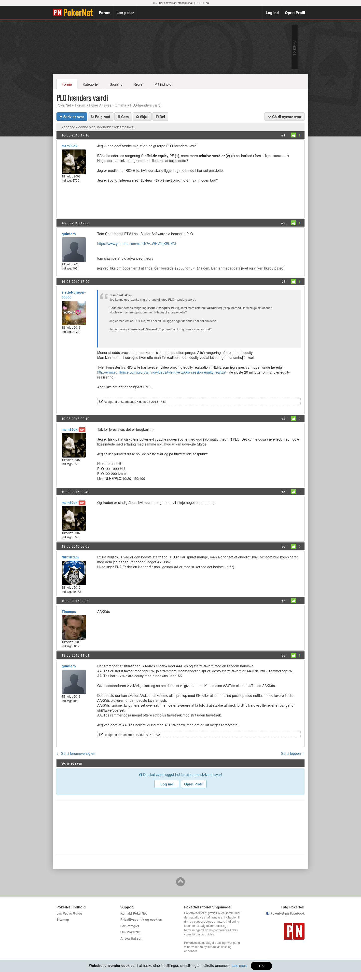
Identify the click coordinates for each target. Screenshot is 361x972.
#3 (283, 281)
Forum (104, 12)
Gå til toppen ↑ (293, 753)
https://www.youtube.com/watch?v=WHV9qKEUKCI (136, 243)
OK (261, 965)
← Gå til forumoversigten (75, 753)
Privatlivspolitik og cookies (141, 919)
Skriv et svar (73, 116)
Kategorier (91, 84)
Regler (138, 84)
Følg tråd (102, 116)
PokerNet (74, 12)
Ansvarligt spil (131, 938)
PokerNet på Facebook (287, 913)
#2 (283, 222)
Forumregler (129, 925)
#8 (283, 655)
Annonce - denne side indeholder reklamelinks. (97, 126)
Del (162, 116)
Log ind (272, 12)
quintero (69, 233)
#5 (283, 491)
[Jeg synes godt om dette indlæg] (293, 135)
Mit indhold (162, 84)
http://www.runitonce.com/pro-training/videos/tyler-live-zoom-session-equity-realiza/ (161, 372)
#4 (283, 418)
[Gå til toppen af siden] (180, 883)
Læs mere (239, 965)
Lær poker (125, 12)
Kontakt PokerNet (133, 913)
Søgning (116, 84)
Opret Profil (295, 12)
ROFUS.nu (202, 3)
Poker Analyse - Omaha (107, 105)
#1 (283, 135)
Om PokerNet (130, 932)
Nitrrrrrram (70, 556)
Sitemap (62, 919)
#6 (283, 546)
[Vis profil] (74, 161)
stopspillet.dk (185, 3)
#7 (283, 600)
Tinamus (69, 611)
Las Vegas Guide (69, 913)
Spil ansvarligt (167, 3)
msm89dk (70, 145)
